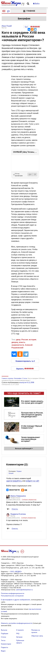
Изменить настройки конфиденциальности (16, 623)
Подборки (4, 633)
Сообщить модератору (29, 499)
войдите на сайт (32, 481)
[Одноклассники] (32, 29)
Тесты (3, 640)
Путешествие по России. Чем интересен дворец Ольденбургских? (32, 415)
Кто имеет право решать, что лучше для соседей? (32, 402)
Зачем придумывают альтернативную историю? (30, 439)
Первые (19, 471)
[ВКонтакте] (29, 29)
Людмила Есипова (18, 514)
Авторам (19, 637)
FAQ (17, 633)
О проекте (20, 630)
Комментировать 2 (25, 361)
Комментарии (6, 644)
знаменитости (17, 345)
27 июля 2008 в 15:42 (13, 518)
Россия (24, 340)
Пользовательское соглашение (12, 596)
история (32, 340)
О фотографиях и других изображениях (15, 600)
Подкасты (4, 647)
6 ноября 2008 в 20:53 (13, 499)
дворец (14, 342)
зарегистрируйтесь (14, 481)
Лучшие (11, 473)
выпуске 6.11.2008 (27, 382)
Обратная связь (37, 636)
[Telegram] (35, 29)
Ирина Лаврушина (18, 496)
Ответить (15, 509)
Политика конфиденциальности (12, 593)
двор (18, 340)
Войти (36, 3)
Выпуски (4, 630)
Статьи (3, 637)
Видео (3, 651)
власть (22, 342)
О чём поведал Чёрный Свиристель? (31, 427)
